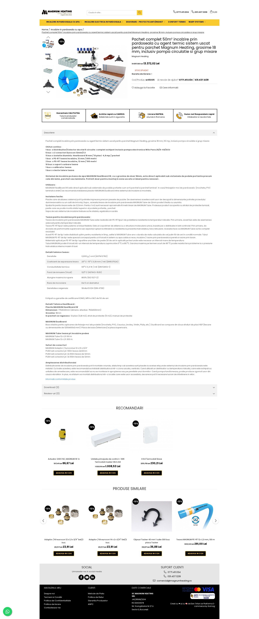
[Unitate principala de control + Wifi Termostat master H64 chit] (107, 436)
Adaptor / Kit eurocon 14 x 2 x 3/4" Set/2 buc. (108, 541)
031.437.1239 (174, 576)
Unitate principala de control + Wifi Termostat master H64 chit (107, 460)
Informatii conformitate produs (60, 379)
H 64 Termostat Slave (151, 459)
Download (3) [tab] (51, 387)
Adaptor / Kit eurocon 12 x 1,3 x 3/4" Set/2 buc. (63, 541)
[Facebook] (81, 577)
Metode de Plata (96, 593)
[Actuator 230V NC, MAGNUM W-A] (63, 436)
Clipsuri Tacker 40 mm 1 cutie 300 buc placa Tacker (152, 541)
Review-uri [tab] (52, 393)
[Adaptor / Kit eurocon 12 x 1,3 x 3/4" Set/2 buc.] (63, 516)
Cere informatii (170, 87)
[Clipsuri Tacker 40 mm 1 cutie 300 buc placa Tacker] (151, 516)
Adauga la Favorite (144, 87)
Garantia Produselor (98, 600)
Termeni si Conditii (53, 597)
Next (48, 91)
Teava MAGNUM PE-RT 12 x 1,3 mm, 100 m (195, 539)
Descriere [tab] (49, 132)
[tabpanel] (91, 71)
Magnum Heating (140, 56)
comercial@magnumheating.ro (174, 580)
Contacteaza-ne (52, 607)
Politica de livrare (52, 604)
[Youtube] (86, 577)
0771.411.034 (174, 572)
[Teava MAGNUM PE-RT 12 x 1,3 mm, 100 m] (195, 516)
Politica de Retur (96, 597)
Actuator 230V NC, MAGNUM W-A (64, 459)
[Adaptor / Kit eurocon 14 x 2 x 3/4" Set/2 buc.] (107, 516)
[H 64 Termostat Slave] (151, 435)
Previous (48, 37)
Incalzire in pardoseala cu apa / (67, 29)
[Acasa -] (57, 13)
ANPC (90, 604)
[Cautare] (139, 12)
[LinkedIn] (92, 577)
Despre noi (49, 593)
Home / (46, 29)
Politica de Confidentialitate (57, 600)
